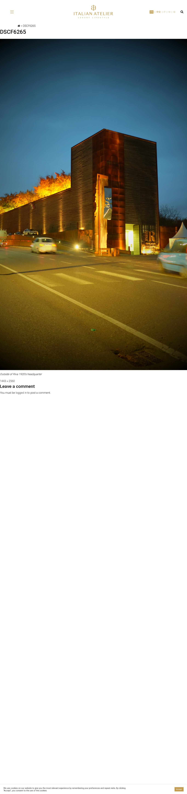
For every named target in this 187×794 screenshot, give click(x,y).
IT (165, 12)
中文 (158, 12)
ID (174, 12)
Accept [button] (179, 789)
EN (151, 12)
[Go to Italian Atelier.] (19, 25)
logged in (21, 392)
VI (169, 12)
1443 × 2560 (7, 381)
